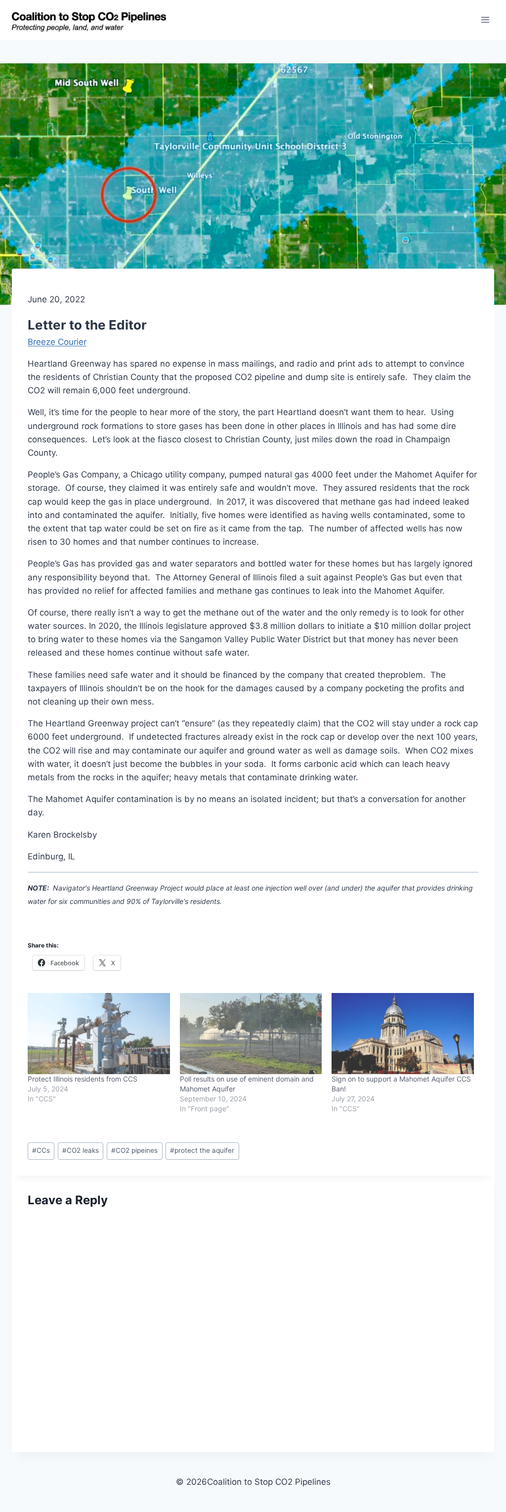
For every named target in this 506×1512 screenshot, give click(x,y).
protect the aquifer (202, 1150)
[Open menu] (485, 19)
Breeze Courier (57, 342)
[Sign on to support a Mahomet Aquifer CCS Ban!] (403, 1033)
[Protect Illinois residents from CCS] (99, 1033)
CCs (41, 1150)
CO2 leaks (80, 1150)
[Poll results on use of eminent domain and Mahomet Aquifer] (251, 1033)
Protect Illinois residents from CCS (82, 1079)
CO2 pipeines (134, 1150)
